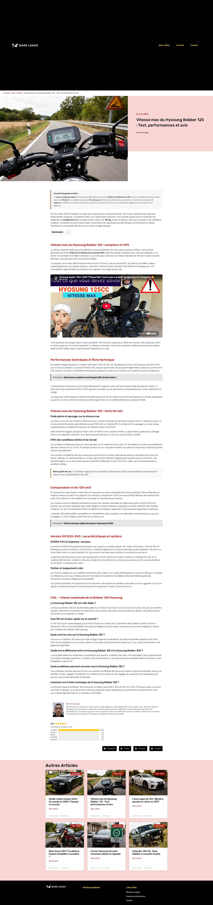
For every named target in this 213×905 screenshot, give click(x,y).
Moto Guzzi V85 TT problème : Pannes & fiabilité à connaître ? (64, 854)
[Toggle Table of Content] (66, 232)
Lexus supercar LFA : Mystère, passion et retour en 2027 (148, 800)
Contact (194, 45)
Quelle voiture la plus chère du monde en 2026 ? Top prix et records (64, 802)
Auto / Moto (164, 45)
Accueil (6, 93)
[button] (109, 748)
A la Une (180, 45)
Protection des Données (135, 896)
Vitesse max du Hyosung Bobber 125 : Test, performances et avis (104, 802)
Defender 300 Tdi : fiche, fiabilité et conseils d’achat (146, 852)
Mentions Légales (133, 892)
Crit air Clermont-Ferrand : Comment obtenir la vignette (106, 852)
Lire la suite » (53, 809)
